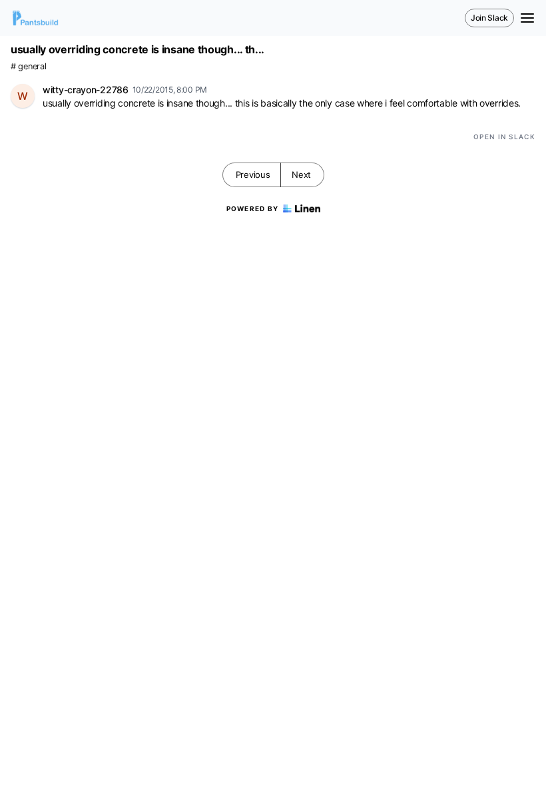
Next (301, 174)
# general (28, 66)
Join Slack (489, 18)
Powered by (252, 208)
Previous (253, 174)
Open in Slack (504, 137)
